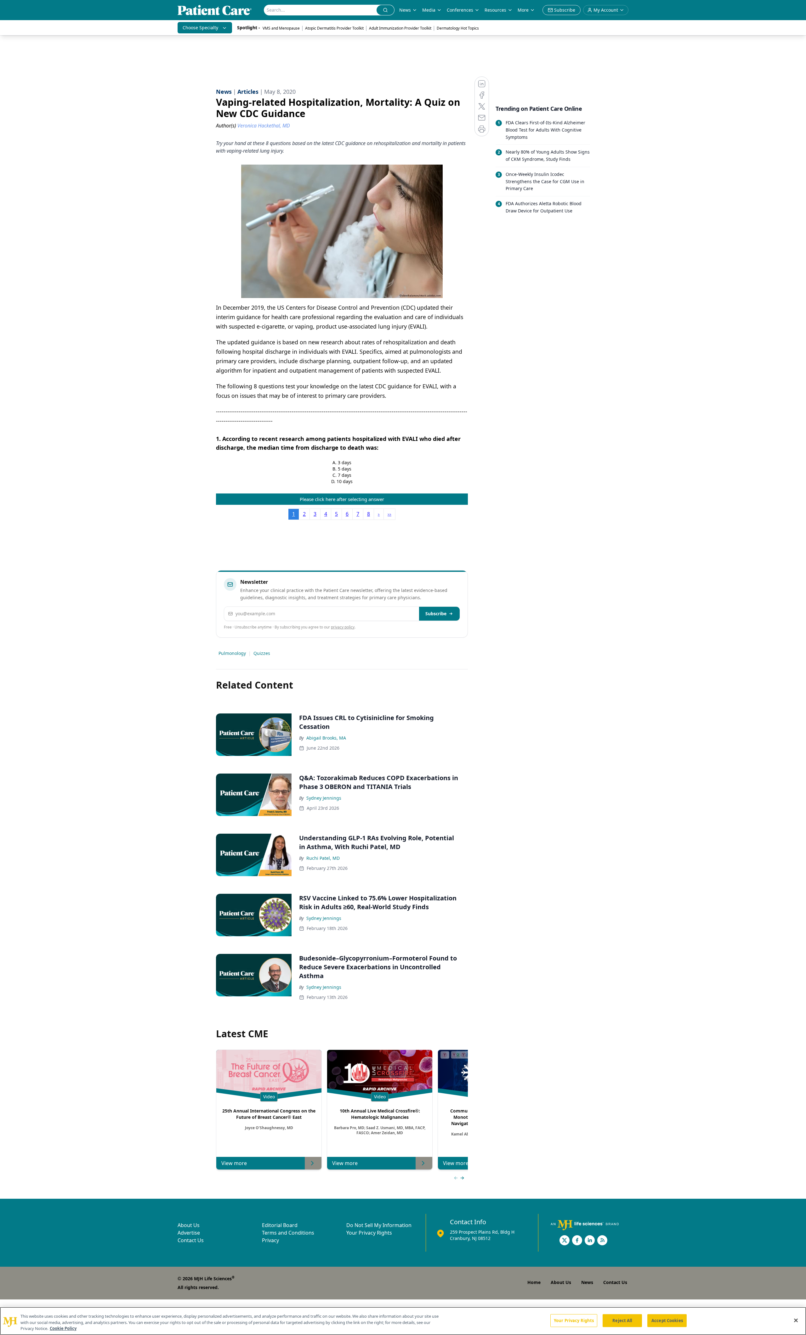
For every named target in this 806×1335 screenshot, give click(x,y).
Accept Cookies (667, 1320)
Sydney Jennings (323, 798)
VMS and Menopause (281, 28)
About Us (189, 1225)
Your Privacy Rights (369, 1232)
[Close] (796, 1320)
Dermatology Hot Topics (458, 28)
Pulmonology (232, 653)
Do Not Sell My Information (379, 1225)
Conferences (460, 10)
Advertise (189, 1232)
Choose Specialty (200, 28)
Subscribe (435, 614)
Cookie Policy (63, 1328)
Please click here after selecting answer (342, 499)
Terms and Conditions (288, 1232)
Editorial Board (280, 1225)
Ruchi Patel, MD (323, 858)
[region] (403, 1321)
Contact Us (191, 1240)
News (405, 10)
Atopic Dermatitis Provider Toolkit (334, 28)
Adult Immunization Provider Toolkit (400, 28)
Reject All (622, 1320)
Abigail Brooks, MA (326, 738)
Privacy (270, 1240)
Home (534, 1282)
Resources (495, 10)
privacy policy (343, 627)
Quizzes (261, 653)
